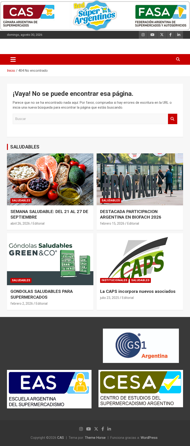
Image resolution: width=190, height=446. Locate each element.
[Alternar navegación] (13, 59)
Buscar (172, 119)
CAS (60, 438)
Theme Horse (95, 438)
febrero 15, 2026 (112, 223)
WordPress (149, 438)
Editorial (38, 223)
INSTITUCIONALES (114, 280)
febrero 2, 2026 (21, 303)
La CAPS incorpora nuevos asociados (137, 291)
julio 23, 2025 (109, 298)
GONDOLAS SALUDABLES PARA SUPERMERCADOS (41, 294)
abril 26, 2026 (20, 223)
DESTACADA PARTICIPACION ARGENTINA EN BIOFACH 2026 (130, 214)
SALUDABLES (24, 147)
